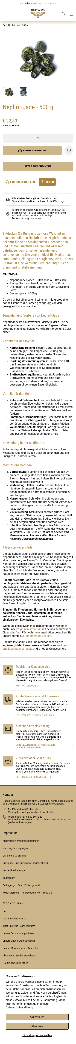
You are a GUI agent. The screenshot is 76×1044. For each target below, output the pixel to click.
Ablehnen (37, 1026)
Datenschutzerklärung (19, 1007)
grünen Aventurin (30, 629)
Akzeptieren (37, 1017)
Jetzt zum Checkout (38, 166)
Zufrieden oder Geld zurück (33, 758)
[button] (71, 14)
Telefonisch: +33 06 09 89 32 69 (25, 816)
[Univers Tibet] (38, 14)
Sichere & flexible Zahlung (32, 726)
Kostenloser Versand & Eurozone (37, 696)
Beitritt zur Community (43, 3)
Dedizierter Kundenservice (33, 667)
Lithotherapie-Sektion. (38, 636)
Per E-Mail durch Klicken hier (23, 809)
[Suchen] (64, 14)
